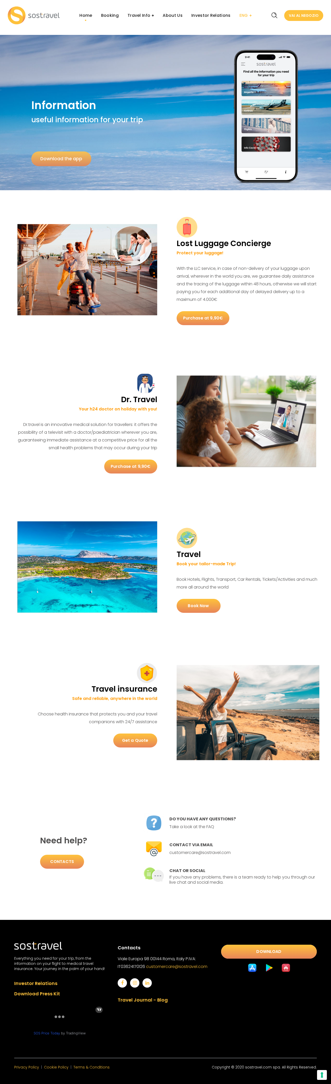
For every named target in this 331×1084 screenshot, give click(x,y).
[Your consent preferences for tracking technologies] (322, 1075)
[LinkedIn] (147, 983)
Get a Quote (135, 740)
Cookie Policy (56, 1067)
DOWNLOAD (268, 952)
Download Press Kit (37, 993)
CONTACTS (62, 862)
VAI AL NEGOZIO (304, 15)
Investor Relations (35, 983)
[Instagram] (134, 983)
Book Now (198, 606)
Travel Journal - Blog (143, 1000)
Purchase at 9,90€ (203, 318)
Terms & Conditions (91, 1067)
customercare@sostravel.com (176, 967)
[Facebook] (122, 983)
